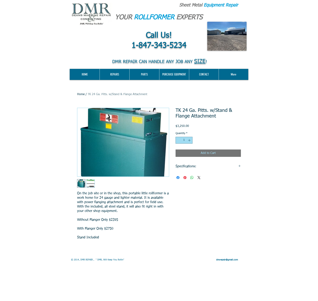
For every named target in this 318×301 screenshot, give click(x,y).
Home (81, 94)
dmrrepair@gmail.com (227, 260)
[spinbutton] (184, 140)
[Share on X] (199, 177)
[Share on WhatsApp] (192, 177)
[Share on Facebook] (178, 177)
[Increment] (189, 140)
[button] (174, 74)
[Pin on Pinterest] (185, 177)
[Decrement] (178, 140)
